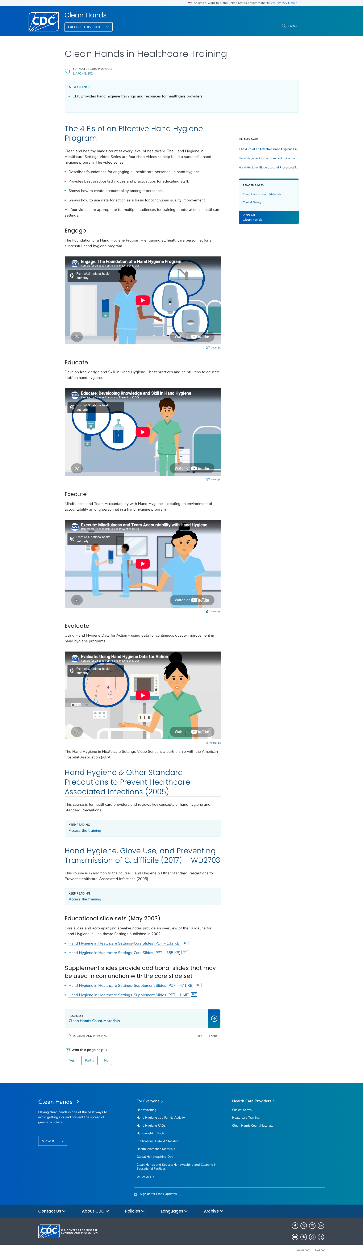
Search (293, 26)
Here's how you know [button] (281, 3)
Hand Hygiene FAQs (151, 1125)
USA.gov (319, 1250)
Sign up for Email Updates (158, 1194)
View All (50, 1140)
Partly (89, 1060)
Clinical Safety (252, 202)
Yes (72, 1060)
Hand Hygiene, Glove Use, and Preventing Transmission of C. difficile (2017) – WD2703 (269, 167)
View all (145, 1177)
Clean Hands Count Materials (262, 194)
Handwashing (147, 1110)
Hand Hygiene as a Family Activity (161, 1117)
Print (200, 1036)
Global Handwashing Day (155, 1157)
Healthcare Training (246, 1117)
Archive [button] (212, 1211)
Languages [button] (172, 1211)
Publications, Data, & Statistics (158, 1141)
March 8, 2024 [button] (84, 73)
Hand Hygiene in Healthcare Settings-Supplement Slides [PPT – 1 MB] (129, 994)
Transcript (214, 347)
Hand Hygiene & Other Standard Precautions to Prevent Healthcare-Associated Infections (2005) (269, 158)
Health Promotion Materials (156, 1149)
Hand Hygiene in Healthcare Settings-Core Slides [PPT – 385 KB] (124, 952)
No (106, 1060)
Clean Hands (85, 15)
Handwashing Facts (151, 1133)
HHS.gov (302, 1250)
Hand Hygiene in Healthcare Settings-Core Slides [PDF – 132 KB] (124, 943)
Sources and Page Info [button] (89, 1036)
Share (213, 1036)
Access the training (85, 830)
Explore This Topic (85, 27)
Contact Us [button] (50, 1211)
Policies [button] (133, 1211)
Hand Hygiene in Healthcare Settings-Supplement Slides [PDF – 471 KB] (131, 985)
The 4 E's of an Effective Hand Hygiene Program (269, 149)
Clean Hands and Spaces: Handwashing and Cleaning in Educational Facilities (177, 1167)
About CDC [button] (93, 1211)
